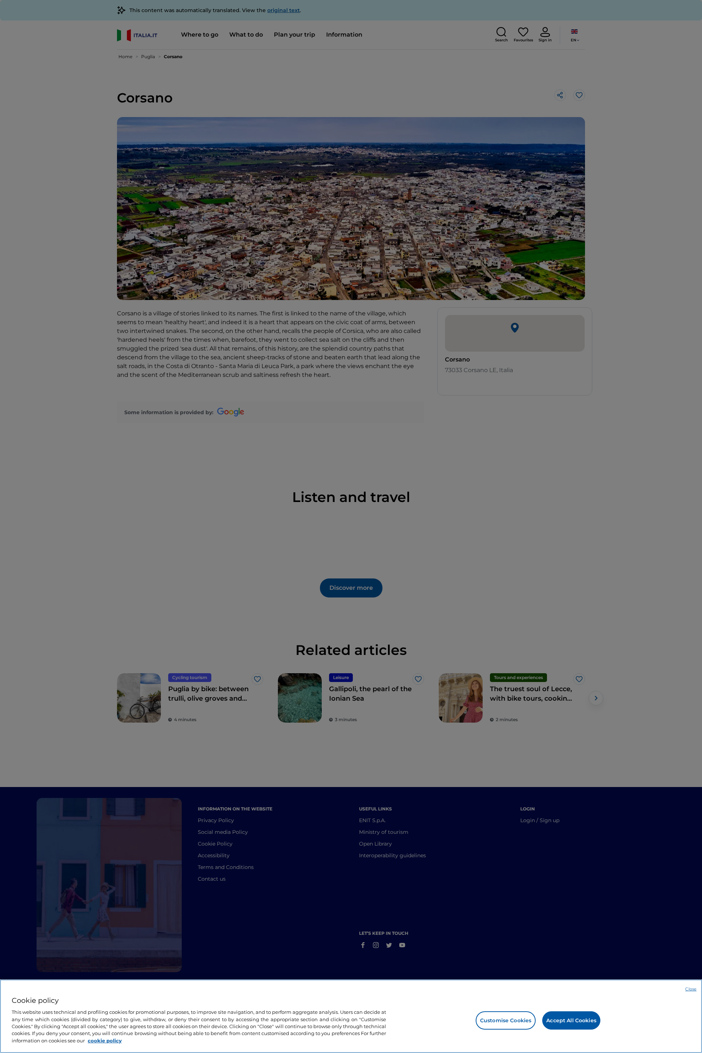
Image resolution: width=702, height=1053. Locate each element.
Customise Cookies (505, 1020)
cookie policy (105, 1040)
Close (691, 989)
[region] (351, 1016)
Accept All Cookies (571, 1020)
